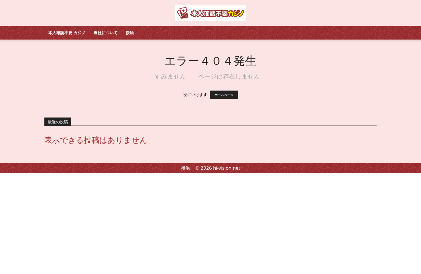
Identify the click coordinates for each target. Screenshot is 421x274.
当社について (106, 32)
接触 (130, 32)
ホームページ (224, 95)
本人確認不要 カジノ (67, 32)
